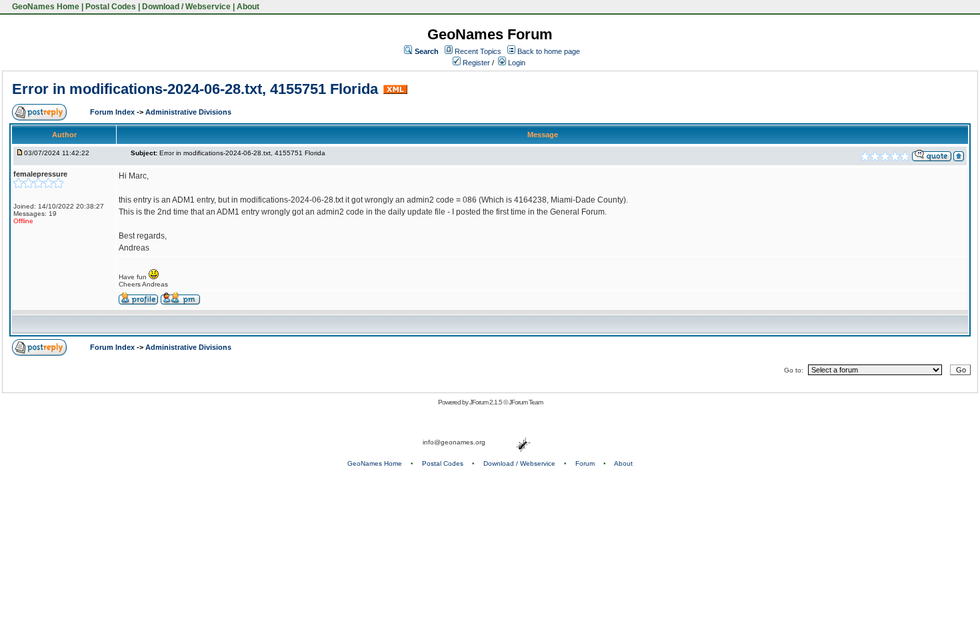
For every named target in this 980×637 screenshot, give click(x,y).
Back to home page (548, 51)
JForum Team (526, 402)
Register (475, 63)
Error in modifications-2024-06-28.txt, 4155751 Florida (195, 89)
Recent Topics (478, 51)
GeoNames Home (44, 6)
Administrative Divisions (188, 112)
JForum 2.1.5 (486, 402)
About (248, 6)
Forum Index (113, 112)
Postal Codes (110, 6)
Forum (585, 463)
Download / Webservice (186, 6)
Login (515, 63)
